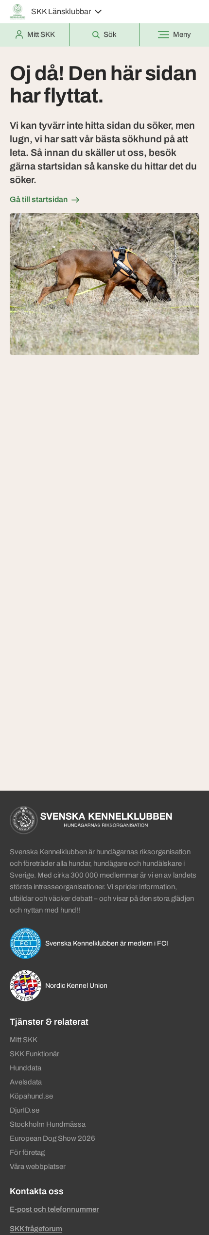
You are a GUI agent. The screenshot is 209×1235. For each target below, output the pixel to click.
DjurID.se (24, 1110)
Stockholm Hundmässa (48, 1124)
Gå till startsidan (39, 199)
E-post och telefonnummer (54, 1209)
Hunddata (25, 1068)
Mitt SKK (23, 1040)
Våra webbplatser (38, 1166)
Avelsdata (26, 1082)
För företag (27, 1152)
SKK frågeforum (36, 1229)
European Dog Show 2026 (52, 1138)
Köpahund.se (31, 1096)
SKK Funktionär (34, 1054)
